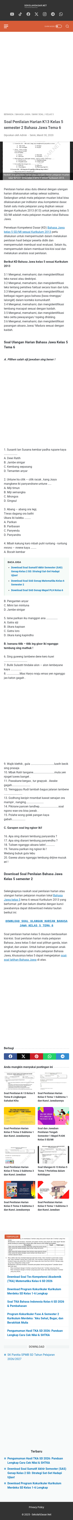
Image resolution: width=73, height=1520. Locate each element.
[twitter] (36, 14)
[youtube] (12, 14)
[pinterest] (36, 1056)
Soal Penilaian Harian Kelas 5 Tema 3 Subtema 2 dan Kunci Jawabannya (19, 1206)
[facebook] (28, 14)
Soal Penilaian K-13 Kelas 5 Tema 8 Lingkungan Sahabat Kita (19, 1097)
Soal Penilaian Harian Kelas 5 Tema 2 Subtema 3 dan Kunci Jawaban (19, 1171)
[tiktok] (20, 14)
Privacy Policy (36, 1507)
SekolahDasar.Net (41, 1514)
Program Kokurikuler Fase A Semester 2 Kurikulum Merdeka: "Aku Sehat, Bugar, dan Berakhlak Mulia (35, 1318)
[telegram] (52, 14)
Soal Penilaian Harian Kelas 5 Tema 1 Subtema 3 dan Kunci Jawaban (53, 1206)
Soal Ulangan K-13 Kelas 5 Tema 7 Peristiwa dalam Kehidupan (52, 1171)
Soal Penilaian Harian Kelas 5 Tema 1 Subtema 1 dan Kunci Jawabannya (53, 1097)
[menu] (8, 26)
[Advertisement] (36, 72)
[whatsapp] (60, 14)
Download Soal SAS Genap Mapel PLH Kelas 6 (37, 590)
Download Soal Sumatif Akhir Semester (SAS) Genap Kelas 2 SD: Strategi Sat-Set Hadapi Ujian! (37, 571)
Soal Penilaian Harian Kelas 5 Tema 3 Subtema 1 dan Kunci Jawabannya (19, 1132)
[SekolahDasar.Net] (36, 6)
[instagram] (44, 14)
